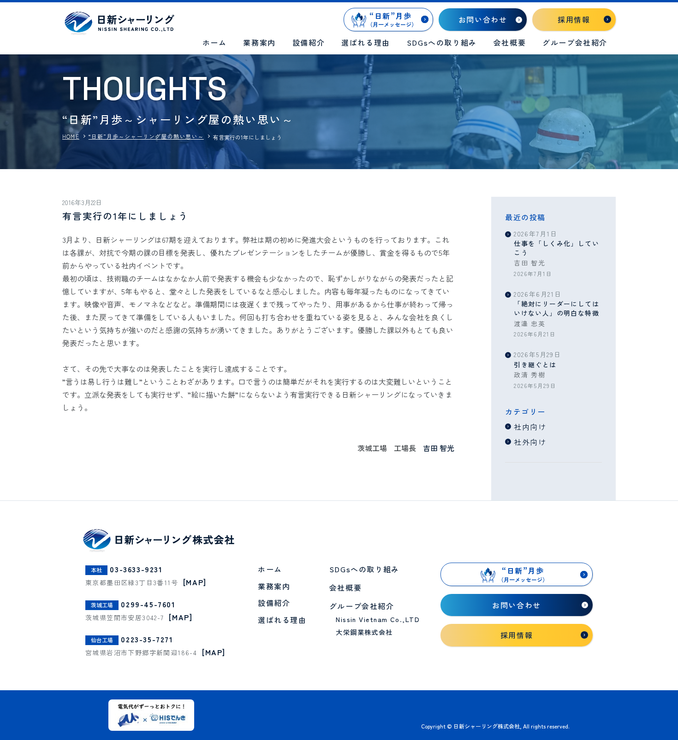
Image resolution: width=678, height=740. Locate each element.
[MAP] (195, 581)
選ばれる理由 (365, 42)
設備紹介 (308, 42)
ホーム (214, 42)
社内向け (530, 426)
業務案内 (259, 42)
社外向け (530, 441)
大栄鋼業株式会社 (364, 632)
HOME (70, 136)
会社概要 (510, 42)
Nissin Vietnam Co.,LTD (378, 619)
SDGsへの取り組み (442, 42)
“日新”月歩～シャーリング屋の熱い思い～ (146, 136)
